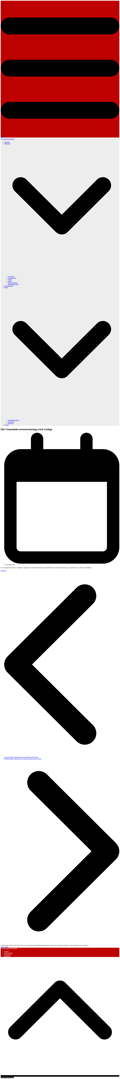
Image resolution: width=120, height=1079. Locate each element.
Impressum (7, 956)
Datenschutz (7, 954)
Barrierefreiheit (8, 953)
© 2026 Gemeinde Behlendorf (9, 948)
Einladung (3, 570)
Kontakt (6, 951)
